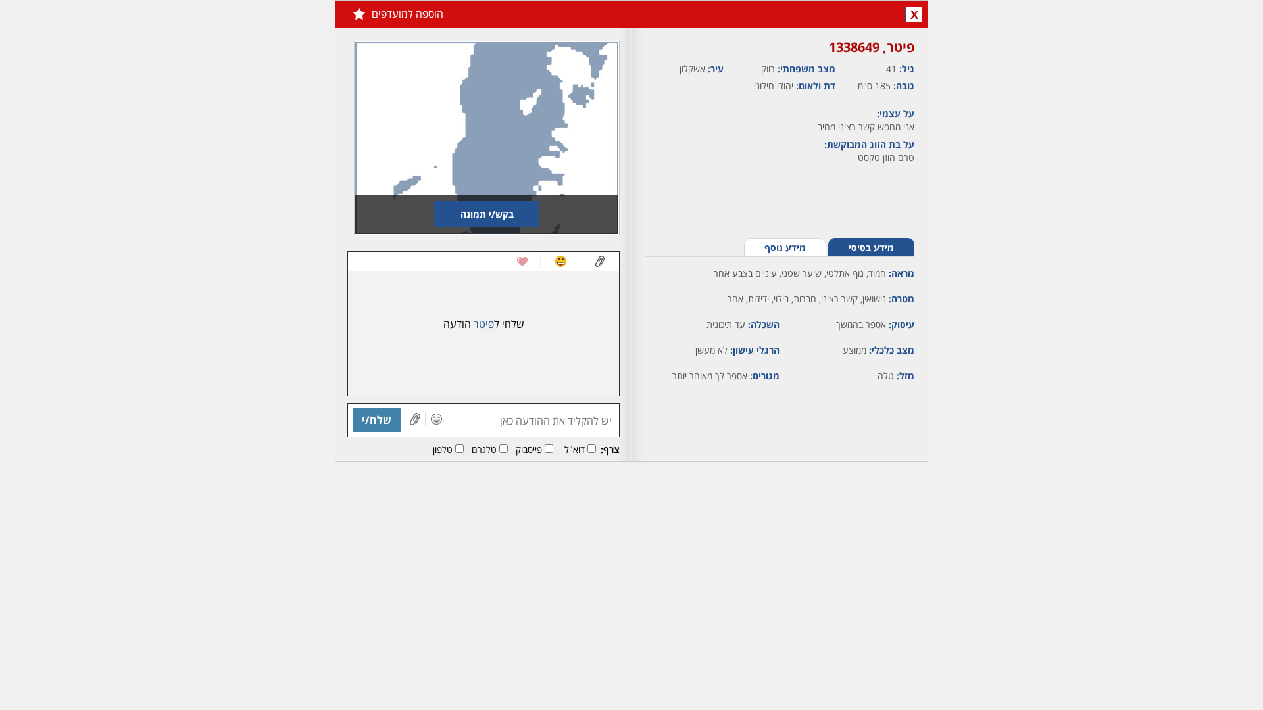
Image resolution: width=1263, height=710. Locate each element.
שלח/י (376, 420)
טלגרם (484, 449)
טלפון (443, 449)
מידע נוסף (785, 247)
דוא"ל (574, 449)
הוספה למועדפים (407, 14)
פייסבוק (529, 449)
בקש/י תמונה (487, 214)
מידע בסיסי (871, 247)
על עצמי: (895, 113)
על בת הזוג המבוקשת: (869, 144)
